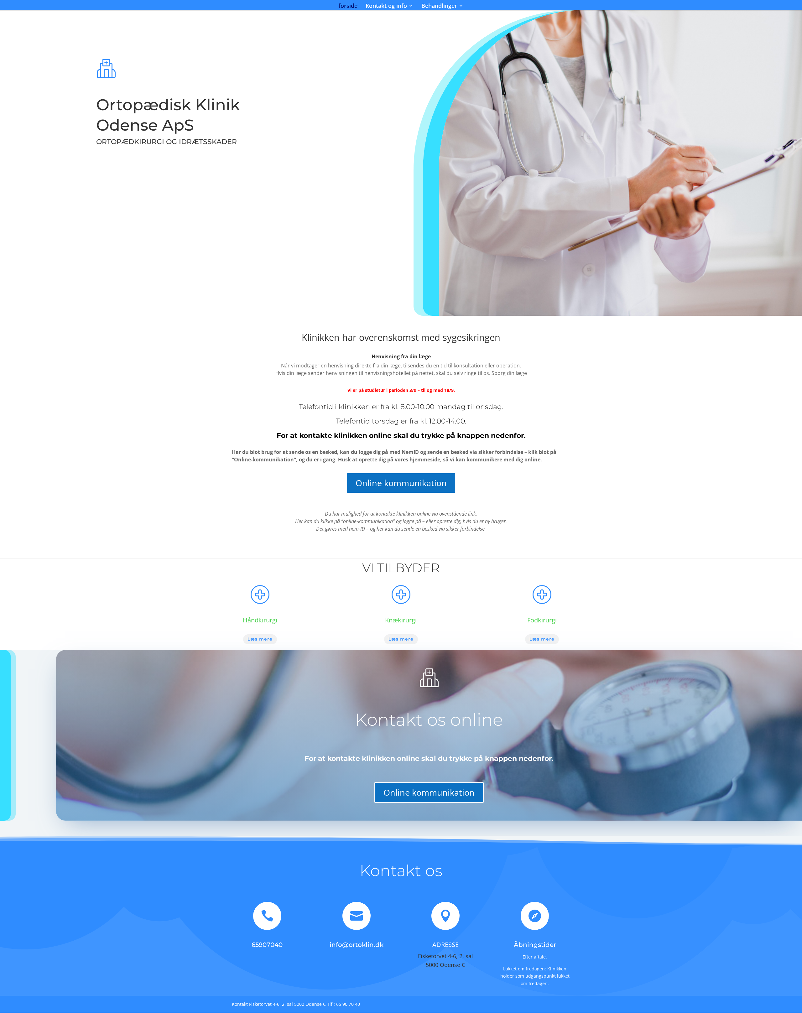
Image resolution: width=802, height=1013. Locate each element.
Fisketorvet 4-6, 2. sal (445, 956)
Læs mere (260, 639)
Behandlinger (439, 6)
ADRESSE (445, 944)
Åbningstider (535, 944)
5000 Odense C (445, 965)
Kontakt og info (386, 6)
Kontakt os (401, 870)
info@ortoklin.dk (356, 944)
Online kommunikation (401, 483)
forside (347, 6)
